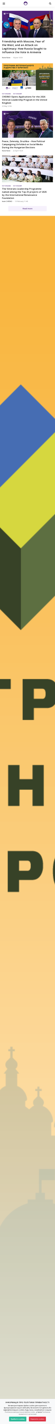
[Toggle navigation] (4, 3)
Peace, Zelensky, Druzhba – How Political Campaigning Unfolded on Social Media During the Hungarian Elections (23, 144)
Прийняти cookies (18, 1419)
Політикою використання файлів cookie (20, 1412)
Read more (27, 208)
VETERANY (17, 94)
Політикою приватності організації (34, 1413)
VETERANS (6, 94)
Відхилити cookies (37, 1419)
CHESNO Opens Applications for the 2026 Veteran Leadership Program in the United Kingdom (24, 99)
